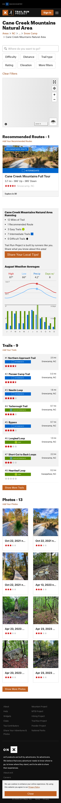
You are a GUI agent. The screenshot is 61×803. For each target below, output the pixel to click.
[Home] (17, 12)
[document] (30, 789)
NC (13, 33)
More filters (46, 65)
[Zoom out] (54, 99)
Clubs (6, 720)
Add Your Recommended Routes (17, 141)
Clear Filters (9, 73)
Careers (7, 777)
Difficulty (10, 56)
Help (5, 711)
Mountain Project (39, 706)
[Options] (53, 121)
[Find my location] (54, 88)
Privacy (46, 799)
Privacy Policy (34, 787)
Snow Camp (30, 33)
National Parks (38, 730)
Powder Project (39, 725)
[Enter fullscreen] (54, 82)
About (6, 706)
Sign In (47, 12)
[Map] (30, 102)
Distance (28, 56)
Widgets (7, 716)
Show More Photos (15, 688)
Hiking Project (38, 716)
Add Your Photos (10, 504)
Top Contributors (11, 725)
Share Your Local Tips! (23, 254)
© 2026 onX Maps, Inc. (22, 799)
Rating (9, 65)
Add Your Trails (9, 350)
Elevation (26, 65)
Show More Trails (14, 487)
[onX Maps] (10, 752)
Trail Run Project (39, 720)
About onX (8, 772)
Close (30, 793)
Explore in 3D (11, 194)
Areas (5, 33)
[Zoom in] (54, 94)
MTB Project (37, 711)
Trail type (47, 56)
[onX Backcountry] (12, 4)
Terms (37, 799)
